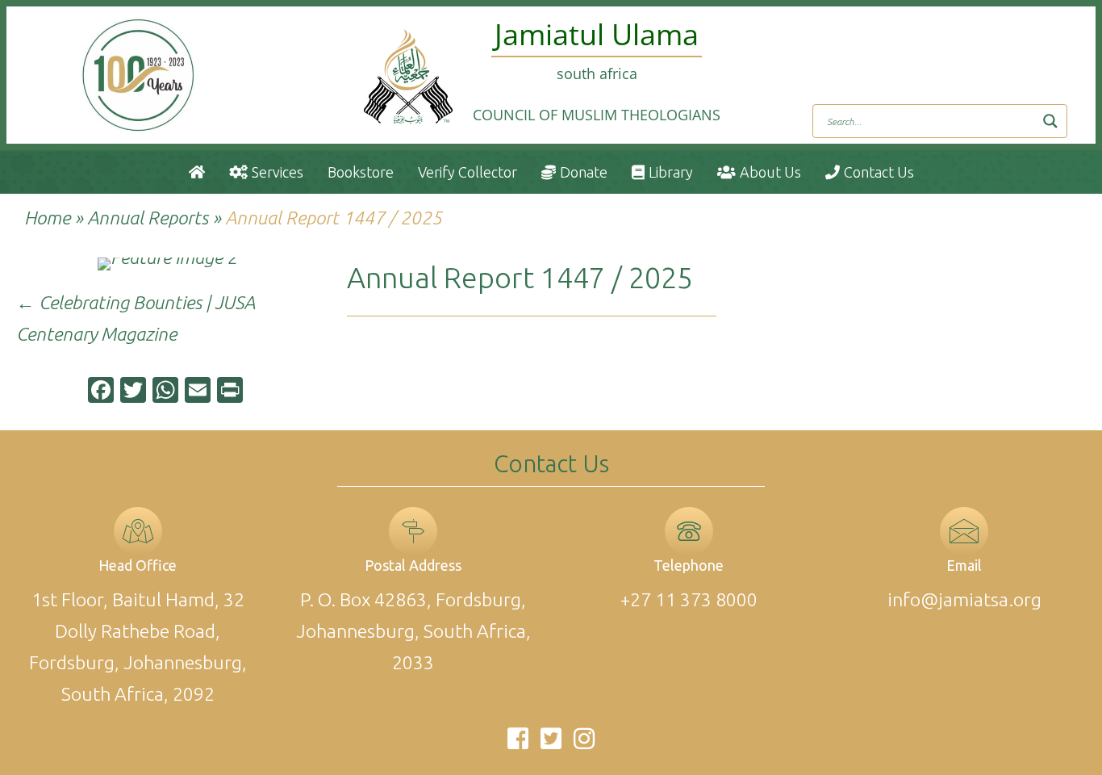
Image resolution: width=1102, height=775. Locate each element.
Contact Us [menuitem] (879, 172)
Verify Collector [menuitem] (467, 172)
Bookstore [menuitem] (361, 172)
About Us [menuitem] (770, 172)
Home (47, 217)
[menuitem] (197, 172)
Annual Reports (147, 217)
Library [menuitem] (671, 172)
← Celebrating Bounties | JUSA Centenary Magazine (135, 318)
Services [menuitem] (277, 172)
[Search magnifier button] (1050, 121)
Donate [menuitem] (583, 172)
